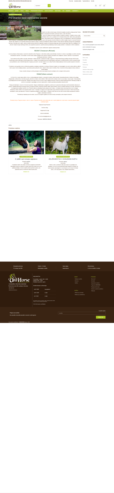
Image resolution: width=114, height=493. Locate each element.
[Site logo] (15, 5)
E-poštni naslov (102, 310)
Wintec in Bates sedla (87, 71)
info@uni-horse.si (13, 290)
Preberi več (26, 171)
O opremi (85, 62)
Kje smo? (93, 279)
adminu (14, 20)
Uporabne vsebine (95, 282)
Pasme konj (85, 64)
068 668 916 (11, 288)
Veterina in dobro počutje (15, 14)
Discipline (85, 60)
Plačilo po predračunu (80, 294)
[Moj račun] (96, 5)
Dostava (77, 280)
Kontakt (93, 280)
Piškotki (93, 290)
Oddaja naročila (78, 279)
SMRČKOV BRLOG (47, 119)
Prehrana (85, 67)
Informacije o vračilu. (43, 268)
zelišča (10, 125)
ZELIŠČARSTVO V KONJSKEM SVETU (63, 159)
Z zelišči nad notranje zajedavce (26, 159)
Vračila (76, 282)
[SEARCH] (49, 5)
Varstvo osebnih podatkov (97, 288)
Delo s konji (85, 57)
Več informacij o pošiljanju (39, 304)
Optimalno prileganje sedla (88, 49)
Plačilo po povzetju (79, 292)
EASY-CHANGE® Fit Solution (89, 47)
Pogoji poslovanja (95, 286)
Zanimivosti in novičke (87, 74)
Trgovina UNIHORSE (95, 284)
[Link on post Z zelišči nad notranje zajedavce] (26, 142)
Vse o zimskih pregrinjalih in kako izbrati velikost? (93, 44)
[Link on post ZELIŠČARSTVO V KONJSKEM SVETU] (63, 142)
